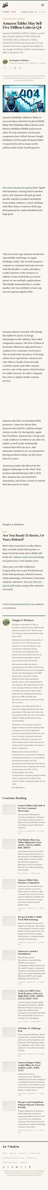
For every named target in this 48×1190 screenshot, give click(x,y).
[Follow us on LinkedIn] (12, 1167)
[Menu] (42, 5)
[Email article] (15, 68)
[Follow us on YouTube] (17, 1167)
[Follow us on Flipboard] (30, 1167)
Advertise (23, 1162)
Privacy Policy (31, 1158)
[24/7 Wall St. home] (5, 4)
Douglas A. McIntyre (20, 60)
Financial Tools (35, 1153)
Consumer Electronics (14, 19)
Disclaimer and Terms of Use (13, 1158)
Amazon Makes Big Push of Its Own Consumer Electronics (31, 808)
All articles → (18, 787)
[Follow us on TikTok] (25, 1167)
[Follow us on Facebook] (4, 1167)
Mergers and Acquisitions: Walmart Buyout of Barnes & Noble (31, 1105)
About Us (12, 1153)
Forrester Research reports (18, 187)
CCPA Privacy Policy (10, 1162)
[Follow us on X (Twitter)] (8, 1167)
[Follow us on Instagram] (21, 1167)
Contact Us (23, 1153)
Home (5, 1153)
